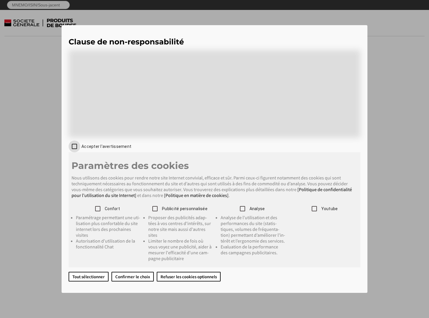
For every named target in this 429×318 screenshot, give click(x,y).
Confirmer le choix (132, 276)
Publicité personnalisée (184, 208)
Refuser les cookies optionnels (189, 276)
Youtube (329, 208)
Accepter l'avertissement (106, 146)
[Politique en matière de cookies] (196, 195)
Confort (112, 208)
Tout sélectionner (88, 276)
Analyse (257, 208)
